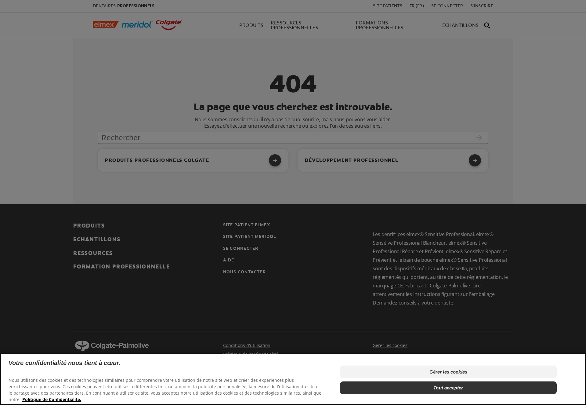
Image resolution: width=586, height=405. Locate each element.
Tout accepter (448, 387)
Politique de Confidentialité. (51, 399)
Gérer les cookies (448, 371)
